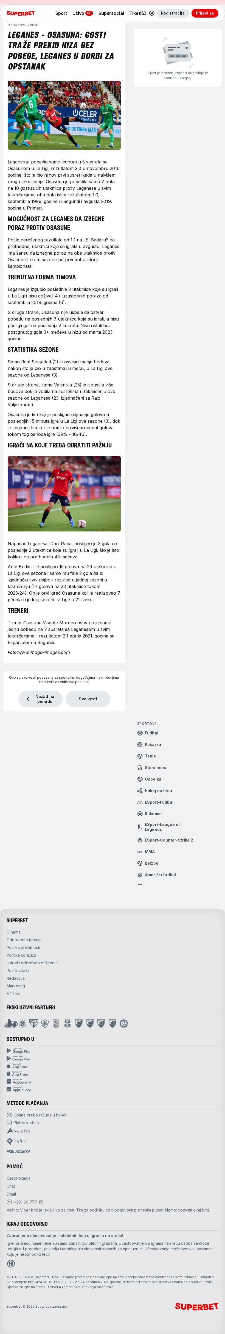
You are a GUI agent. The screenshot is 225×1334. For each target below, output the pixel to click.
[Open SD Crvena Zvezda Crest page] (79, 1023)
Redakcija (16, 978)
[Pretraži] (144, 13)
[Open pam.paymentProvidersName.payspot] (17, 1141)
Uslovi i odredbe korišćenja (32, 962)
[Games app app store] (112, 1074)
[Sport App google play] (112, 1051)
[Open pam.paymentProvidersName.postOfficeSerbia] (18, 1151)
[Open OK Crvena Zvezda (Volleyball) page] (90, 1023)
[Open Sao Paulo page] (33, 1023)
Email (11, 1194)
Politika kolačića (21, 955)
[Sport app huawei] (112, 1081)
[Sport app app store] (112, 1066)
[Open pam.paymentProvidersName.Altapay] (19, 1130)
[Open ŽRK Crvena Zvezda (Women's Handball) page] (101, 1023)
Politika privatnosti (23, 947)
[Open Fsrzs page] (67, 1023)
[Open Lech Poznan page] (56, 1023)
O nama (14, 932)
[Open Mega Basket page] (11, 1023)
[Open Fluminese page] (45, 1023)
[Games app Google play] (112, 1058)
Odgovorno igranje (24, 939)
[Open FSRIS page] (123, 1023)
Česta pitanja (18, 1178)
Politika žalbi (18, 970)
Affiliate (13, 993)
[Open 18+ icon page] (11, 1263)
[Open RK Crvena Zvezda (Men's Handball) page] (112, 1023)
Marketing (16, 986)
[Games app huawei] (112, 1089)
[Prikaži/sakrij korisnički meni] (151, 13)
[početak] (21, 13)
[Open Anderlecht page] (22, 1023)
